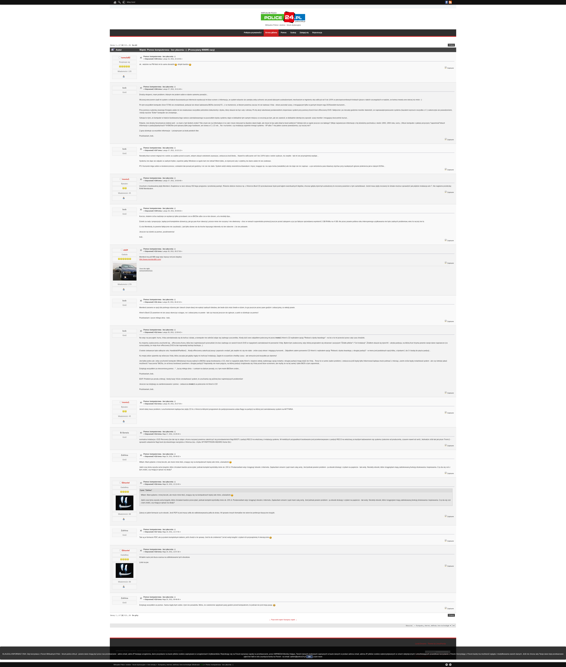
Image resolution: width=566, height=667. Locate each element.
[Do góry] (446, 664)
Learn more (317, 657)
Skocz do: (409, 625)
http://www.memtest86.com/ (150, 259)
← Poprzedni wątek (276, 620)
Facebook (446, 2)
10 (126, 45)
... (118, 45)
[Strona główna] (114, 3)
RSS (450, 2)
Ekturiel (126, 483)
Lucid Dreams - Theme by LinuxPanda (430, 644)
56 (130, 45)
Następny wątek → (290, 620)
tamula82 (125, 58)
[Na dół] (450, 664)
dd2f (125, 250)
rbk (202, 665)
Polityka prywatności (252, 33)
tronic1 (125, 179)
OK (309, 657)
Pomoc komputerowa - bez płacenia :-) (159, 56)
